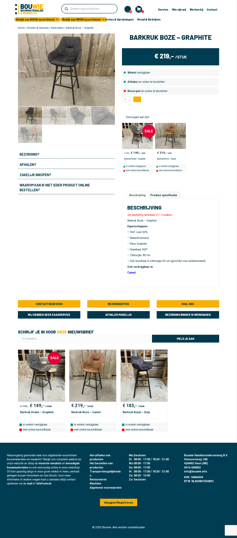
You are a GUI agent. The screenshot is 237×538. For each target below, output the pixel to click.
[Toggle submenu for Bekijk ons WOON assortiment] (103, 20)
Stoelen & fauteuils (38, 27)
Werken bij (196, 9)
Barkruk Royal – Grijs (136, 412)
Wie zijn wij (179, 9)
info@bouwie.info (195, 471)
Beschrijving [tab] (137, 195)
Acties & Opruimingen (119, 19)
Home (21, 27)
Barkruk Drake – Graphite (134, 159)
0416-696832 (192, 467)
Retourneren (98, 479)
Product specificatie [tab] (163, 195)
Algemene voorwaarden (105, 487)
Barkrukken (57, 27)
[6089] (137, 99)
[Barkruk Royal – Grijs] (144, 376)
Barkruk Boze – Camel (166, 159)
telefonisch (43, 483)
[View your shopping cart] (138, 9)
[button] (66, 154)
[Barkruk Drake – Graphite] (137, 136)
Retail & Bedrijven (148, 19)
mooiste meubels (50, 463)
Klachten (95, 483)
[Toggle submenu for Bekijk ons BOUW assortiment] (57, 20)
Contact (212, 9)
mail (29, 483)
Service (163, 9)
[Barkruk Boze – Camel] (170, 136)
